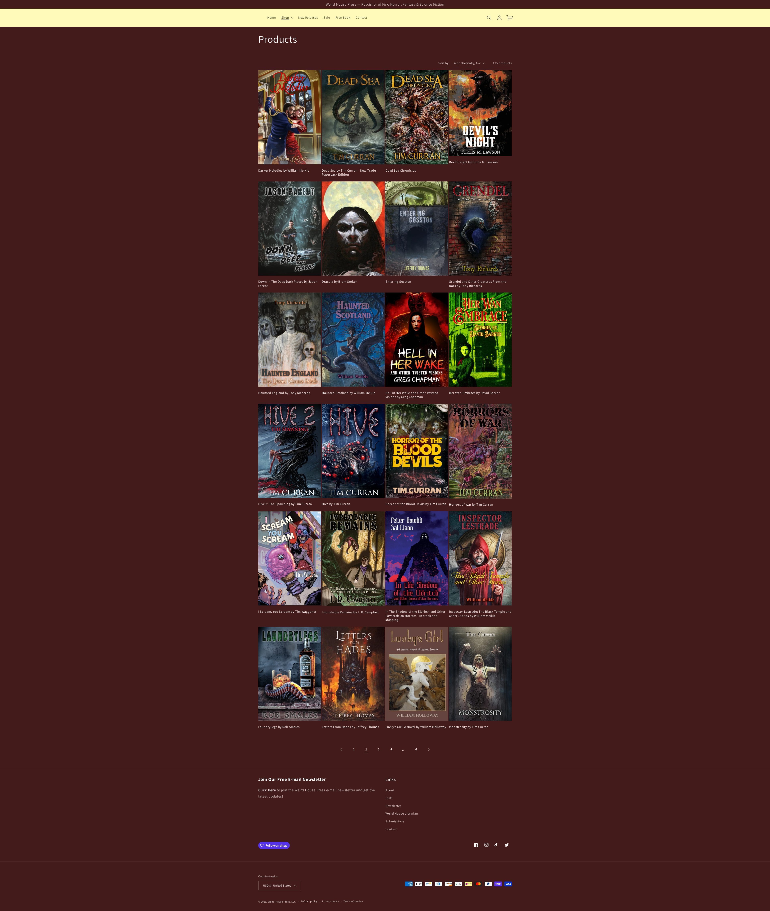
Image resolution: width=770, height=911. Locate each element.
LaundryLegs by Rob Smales (279, 727)
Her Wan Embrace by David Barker (474, 393)
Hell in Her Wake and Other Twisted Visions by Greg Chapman (411, 395)
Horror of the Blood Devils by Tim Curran (415, 504)
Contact (391, 829)
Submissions (394, 821)
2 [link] (366, 749)
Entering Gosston (398, 281)
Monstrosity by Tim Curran (468, 727)
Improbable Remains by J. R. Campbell (350, 612)
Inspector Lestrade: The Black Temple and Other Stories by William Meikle (480, 613)
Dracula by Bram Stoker (339, 281)
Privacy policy (330, 901)
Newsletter (393, 806)
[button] (287, 17)
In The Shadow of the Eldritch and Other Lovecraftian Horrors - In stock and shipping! (415, 615)
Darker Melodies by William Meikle (283, 170)
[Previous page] (341, 749)
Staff (388, 798)
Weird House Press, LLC (282, 901)
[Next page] (429, 749)
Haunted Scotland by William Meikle (348, 393)
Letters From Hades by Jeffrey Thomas (350, 727)
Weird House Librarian (401, 813)
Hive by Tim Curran (336, 504)
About (389, 790)
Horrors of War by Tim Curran (471, 504)
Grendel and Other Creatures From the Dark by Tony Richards (477, 283)
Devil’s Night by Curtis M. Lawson (473, 162)
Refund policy (309, 901)
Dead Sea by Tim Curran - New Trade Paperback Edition (349, 172)
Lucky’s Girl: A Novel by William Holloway (415, 727)
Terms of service (353, 901)
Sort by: (443, 63)
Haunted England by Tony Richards (284, 393)
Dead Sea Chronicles (400, 170)
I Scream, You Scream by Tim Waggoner (287, 611)
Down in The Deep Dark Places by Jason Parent (287, 283)
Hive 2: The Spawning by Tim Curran (285, 504)
